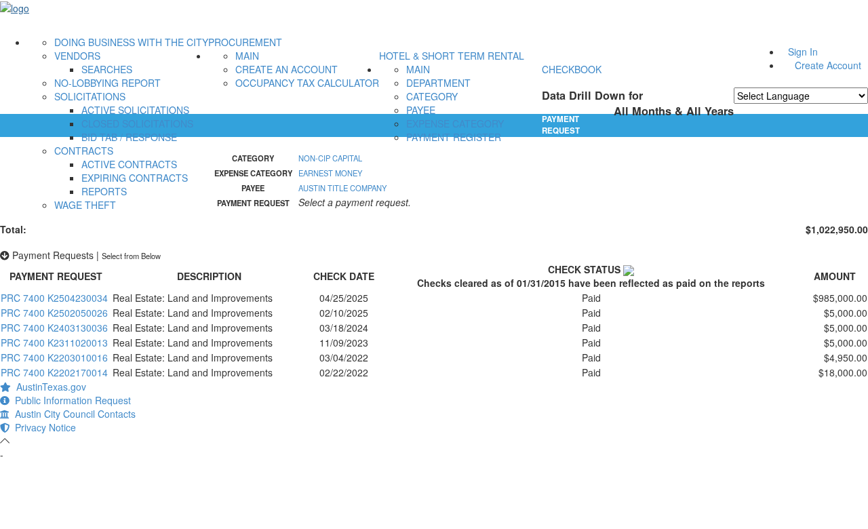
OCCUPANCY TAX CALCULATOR (307, 83)
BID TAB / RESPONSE (129, 137)
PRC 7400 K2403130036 (54, 327)
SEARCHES (106, 69)
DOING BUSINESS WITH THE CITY (131, 42)
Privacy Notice (42, 427)
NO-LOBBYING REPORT (107, 83)
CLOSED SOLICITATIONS (137, 123)
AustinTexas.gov (48, 386)
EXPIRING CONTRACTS (134, 177)
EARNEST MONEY (330, 173)
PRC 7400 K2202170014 (54, 372)
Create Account (828, 65)
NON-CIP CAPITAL (330, 158)
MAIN (247, 55)
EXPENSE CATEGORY (455, 123)
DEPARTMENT (438, 83)
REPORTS (104, 191)
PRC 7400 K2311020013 (54, 342)
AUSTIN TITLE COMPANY (342, 187)
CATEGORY (432, 96)
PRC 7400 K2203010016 (54, 357)
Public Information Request (70, 400)
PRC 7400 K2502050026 (54, 312)
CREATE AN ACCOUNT (286, 69)
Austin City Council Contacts (72, 413)
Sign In (803, 51)
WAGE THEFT (85, 205)
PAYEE (420, 110)
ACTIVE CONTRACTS (129, 164)
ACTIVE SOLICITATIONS (135, 110)
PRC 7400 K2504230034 (54, 298)
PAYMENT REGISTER (453, 137)
